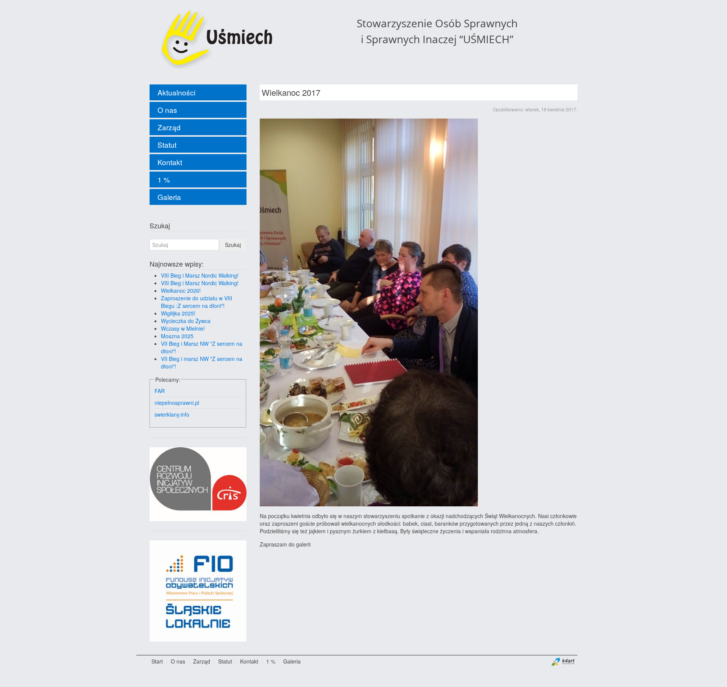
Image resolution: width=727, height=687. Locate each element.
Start (157, 661)
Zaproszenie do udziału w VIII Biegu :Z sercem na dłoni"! (196, 301)
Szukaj (233, 244)
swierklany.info (171, 414)
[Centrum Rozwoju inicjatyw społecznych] (198, 483)
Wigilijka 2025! (178, 313)
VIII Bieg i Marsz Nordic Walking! (200, 275)
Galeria (169, 197)
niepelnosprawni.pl (176, 402)
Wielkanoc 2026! (181, 290)
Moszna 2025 (177, 336)
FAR (159, 391)
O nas (167, 110)
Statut (167, 144)
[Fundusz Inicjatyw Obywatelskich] (198, 590)
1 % (164, 179)
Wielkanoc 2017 (291, 92)
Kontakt (170, 162)
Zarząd (169, 127)
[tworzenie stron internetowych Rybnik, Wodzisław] (563, 661)
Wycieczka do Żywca (186, 321)
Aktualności (176, 92)
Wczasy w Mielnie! (183, 328)
